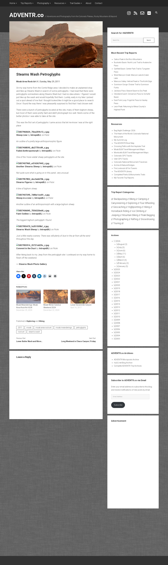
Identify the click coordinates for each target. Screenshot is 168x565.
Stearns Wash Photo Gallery (33, 264)
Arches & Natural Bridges (124, 165)
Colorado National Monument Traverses (130, 162)
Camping (142, 199)
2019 (118, 288)
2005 (118, 332)
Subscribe (118, 405)
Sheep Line (21, 135)
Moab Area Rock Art (26, 81)
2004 (118, 336)
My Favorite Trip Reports (124, 178)
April (122, 257)
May (122, 254)
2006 (118, 329)
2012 (118, 310)
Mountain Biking (130, 215)
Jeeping (115, 215)
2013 (118, 307)
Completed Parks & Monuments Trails (129, 175)
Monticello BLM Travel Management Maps (131, 153)
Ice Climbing (138, 211)
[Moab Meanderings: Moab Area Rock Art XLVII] (28, 297)
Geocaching (119, 207)
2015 (118, 301)
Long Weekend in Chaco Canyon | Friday (78, 341)
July (122, 247)
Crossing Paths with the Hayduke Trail (129, 146)
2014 (118, 304)
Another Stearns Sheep (28, 166)
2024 (118, 273)
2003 (118, 339)
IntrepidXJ (36, 135)
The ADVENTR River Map (124, 143)
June (122, 251)
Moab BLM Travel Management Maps (129, 149)
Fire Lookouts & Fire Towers (125, 168)
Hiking (41, 321)
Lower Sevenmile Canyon (80, 305)
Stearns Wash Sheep (26, 229)
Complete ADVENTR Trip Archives (128, 366)
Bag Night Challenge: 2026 (124, 130)
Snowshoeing (147, 219)
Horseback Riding (120, 211)
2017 (118, 295)
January (123, 266)
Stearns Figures (24, 182)
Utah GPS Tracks (121, 159)
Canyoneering (118, 203)
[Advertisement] (133, 465)
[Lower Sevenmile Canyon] (82, 297)
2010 (118, 317)
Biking (132, 199)
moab (28, 328)
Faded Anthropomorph (27, 151)
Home (12, 3)
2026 (118, 241)
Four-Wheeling (147, 203)
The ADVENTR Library (123, 171)
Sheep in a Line (23, 198)
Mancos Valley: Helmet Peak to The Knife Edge (133, 81)
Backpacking (120, 199)
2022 (118, 279)
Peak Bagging (148, 215)
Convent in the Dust (26, 248)
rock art (21, 332)
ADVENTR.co (26, 15)
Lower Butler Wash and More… (29, 341)
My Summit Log (120, 140)
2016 (118, 298)
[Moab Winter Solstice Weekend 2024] (55, 297)
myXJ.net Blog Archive (123, 363)
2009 (118, 320)
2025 (118, 269)
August (123, 244)
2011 (20, 328)
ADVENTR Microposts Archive (126, 360)
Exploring (31, 321)
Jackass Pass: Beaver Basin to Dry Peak (130, 91)
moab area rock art (43, 328)
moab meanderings (64, 328)
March (123, 260)
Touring (117, 223)
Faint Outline (22, 214)
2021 (118, 282)
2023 (118, 276)
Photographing (120, 219)
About (88, 3)
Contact (98, 3)
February (124, 263)
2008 (118, 323)
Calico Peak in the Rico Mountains (128, 59)
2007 (118, 326)
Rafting (134, 219)
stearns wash (34, 332)
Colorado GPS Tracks (123, 156)
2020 (118, 285)
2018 (118, 291)
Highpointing (134, 207)
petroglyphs (81, 328)
